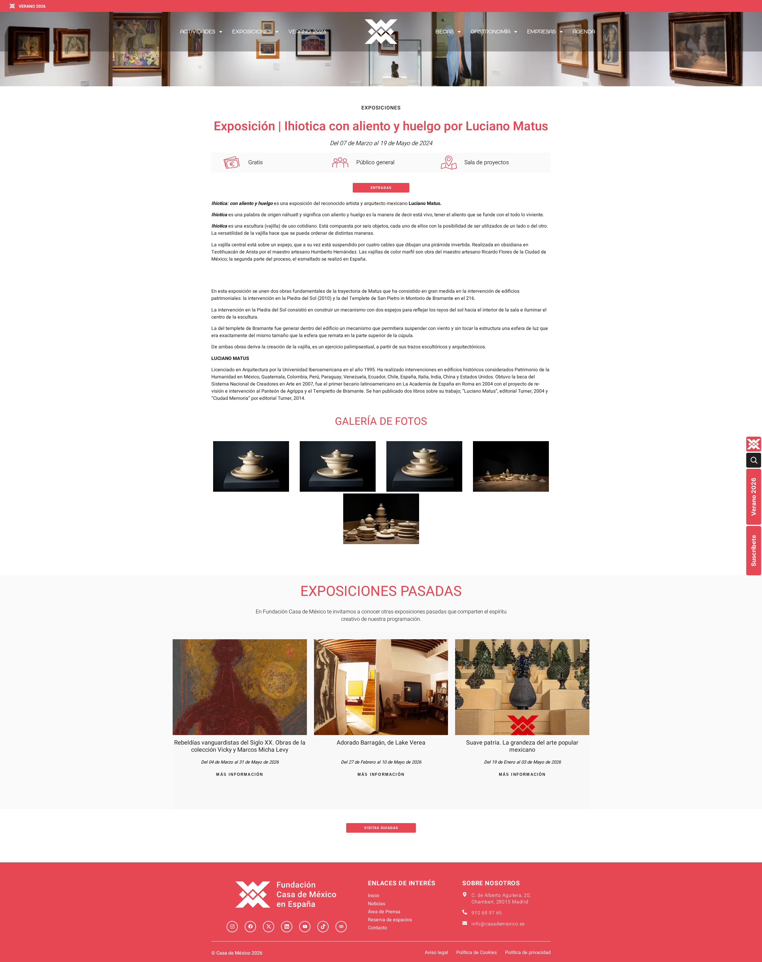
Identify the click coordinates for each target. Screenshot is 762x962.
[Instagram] (232, 926)
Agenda (584, 32)
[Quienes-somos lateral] (753, 444)
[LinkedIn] (286, 926)
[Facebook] (250, 926)
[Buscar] (753, 460)
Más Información (239, 774)
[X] (268, 926)
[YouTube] (304, 926)
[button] (381, 187)
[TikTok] (323, 926)
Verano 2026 (753, 497)
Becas (444, 32)
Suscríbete (753, 550)
